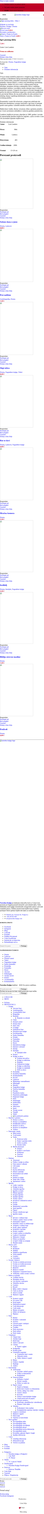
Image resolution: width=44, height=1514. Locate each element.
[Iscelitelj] (16, 571)
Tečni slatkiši (17, 1254)
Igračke (11, 1183)
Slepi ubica (5, 368)
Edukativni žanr (18, 1029)
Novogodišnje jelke (19, 1421)
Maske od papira (18, 1310)
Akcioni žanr (17, 1008)
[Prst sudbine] (16, 281)
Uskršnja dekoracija (19, 1439)
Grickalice (16, 1258)
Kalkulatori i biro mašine (25, 1408)
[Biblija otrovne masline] (16, 643)
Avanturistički (9, 979)
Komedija (7, 966)
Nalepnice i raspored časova (22, 1272)
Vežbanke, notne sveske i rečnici (24, 1273)
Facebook (7, 927)
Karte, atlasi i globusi (20, 1227)
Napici (15, 1247)
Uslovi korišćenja (10, 938)
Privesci (15, 1175)
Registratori (21, 1375)
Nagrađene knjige (20, 62)
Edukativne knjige (23, 1064)
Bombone (16, 1248)
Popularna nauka (18, 1093)
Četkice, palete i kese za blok (22, 1220)
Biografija (16, 1014)
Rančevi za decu (18, 1125)
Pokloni (11, 1158)
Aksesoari (16, 1160)
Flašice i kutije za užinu (21, 1162)
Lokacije (7, 932)
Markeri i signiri (18, 1295)
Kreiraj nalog (4, 1494)
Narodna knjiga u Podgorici (18, 1454)
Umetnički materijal (19, 1352)
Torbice (15, 1129)
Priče (14, 1099)
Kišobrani (20, 1152)
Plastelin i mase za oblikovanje (23, 1223)
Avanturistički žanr (19, 1012)
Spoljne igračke (18, 1197)
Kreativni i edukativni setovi (22, 1200)
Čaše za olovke (18, 1291)
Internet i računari (19, 1047)
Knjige (9, 26)
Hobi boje (16, 1341)
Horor (6, 970)
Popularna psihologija (20, 1095)
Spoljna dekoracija (19, 1435)
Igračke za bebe (18, 1191)
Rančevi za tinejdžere (20, 1127)
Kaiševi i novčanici (23, 1150)
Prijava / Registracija (11, 1475)
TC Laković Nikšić (15, 1462)
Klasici (6, 978)
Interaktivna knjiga (19, 1045)
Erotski (15, 1037)
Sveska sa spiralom (19, 1266)
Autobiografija (5, 299)
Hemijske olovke (18, 1279)
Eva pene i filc (18, 1300)
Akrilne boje (17, 1339)
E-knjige (16, 1027)
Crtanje (15, 1345)
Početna (3, 26)
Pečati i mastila (22, 1381)
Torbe (15, 1137)
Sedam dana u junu (8, 222)
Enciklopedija (17, 1033)
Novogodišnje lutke (19, 1423)
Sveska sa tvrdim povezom (22, 1264)
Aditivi (15, 1366)
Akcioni (7, 972)
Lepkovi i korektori (19, 1235)
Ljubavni (8, 226)
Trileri (20, 372)
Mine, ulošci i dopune (20, 1289)
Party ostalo (17, 1333)
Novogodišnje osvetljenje (21, 1425)
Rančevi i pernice (14, 1118)
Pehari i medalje (18, 1172)
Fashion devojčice (23, 1058)
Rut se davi (5, 440)
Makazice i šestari (19, 1237)
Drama (14, 26)
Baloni (15, 1318)
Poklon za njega (18, 1177)
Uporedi (7, 1473)
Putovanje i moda (14, 1131)
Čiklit (15, 1020)
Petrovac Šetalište (14, 1469)
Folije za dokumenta (24, 1373)
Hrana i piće (13, 1245)
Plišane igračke (18, 1193)
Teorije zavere (9, 976)
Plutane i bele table (23, 1404)
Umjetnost (12, 1335)
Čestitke (15, 1327)
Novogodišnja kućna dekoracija (23, 1429)
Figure (15, 1210)
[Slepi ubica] (16, 354)
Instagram (7, 929)
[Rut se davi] (16, 427)
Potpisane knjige (18, 1097)
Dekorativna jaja (18, 1441)
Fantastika (7, 968)
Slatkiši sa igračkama (20, 1252)
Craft (10, 1297)
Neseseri (20, 1156)
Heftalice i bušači (23, 1379)
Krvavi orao (4, 30)
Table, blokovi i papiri (24, 1358)
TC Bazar (12, 1458)
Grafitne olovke (18, 1277)
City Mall (12, 1456)
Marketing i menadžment (21, 1081)
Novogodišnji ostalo (19, 1431)
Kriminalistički (9, 981)
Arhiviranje (17, 1370)
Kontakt (7, 934)
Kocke (15, 1202)
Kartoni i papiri (18, 1298)
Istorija (15, 1049)
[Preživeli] (16, 715)
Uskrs (10, 1437)
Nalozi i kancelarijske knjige (26, 1396)
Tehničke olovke (18, 1283)
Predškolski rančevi (19, 1124)
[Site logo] (22, 15)
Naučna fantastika (19, 1089)
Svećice (15, 1321)
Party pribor (17, 1331)
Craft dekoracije (18, 1306)
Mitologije (16, 1083)
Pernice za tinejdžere (20, 1122)
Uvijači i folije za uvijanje (21, 1241)
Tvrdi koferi (17, 1135)
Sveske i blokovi (14, 1260)
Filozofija (16, 1041)
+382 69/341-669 (11, 916)
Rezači (15, 1287)
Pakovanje (16, 1416)
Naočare (20, 1154)
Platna (15, 1360)
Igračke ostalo (17, 1214)
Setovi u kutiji (17, 1293)
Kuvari (15, 1077)
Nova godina (13, 1419)
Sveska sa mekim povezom (22, 1262)
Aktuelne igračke (18, 1189)
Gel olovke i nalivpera (20, 1281)
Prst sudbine (5, 295)
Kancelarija (12, 1368)
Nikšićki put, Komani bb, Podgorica (17, 915)
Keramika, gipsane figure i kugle (24, 1433)
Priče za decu (21, 1070)
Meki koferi (17, 1133)
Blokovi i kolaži (18, 1270)
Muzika (15, 1085)
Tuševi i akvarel (18, 1343)
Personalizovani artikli (20, 1174)
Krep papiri (17, 1302)
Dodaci (19, 1149)
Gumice (15, 1285)
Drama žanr (17, 1024)
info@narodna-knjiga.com (14, 918)
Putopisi (15, 1104)
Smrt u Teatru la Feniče (8, 36)
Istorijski (8, 589)
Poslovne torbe (22, 1139)
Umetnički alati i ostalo (25, 1354)
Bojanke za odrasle (23, 1018)
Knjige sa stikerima (23, 1060)
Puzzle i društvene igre (20, 1212)
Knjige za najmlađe (23, 1068)
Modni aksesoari (18, 1147)
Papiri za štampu (22, 1387)
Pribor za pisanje (14, 1275)
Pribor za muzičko (19, 1239)
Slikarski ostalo (22, 1356)
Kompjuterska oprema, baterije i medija (30, 1410)
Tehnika (15, 1406)
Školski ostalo (17, 1243)
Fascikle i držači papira (25, 1371)
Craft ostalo (17, 1308)
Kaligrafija (16, 1348)
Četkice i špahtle (18, 1362)
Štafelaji (15, 1364)
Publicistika (17, 1102)
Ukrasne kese (17, 1325)
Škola (10, 1216)
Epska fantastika (9, 964)
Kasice (15, 1168)
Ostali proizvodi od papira (26, 1398)
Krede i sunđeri (18, 1231)
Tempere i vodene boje (20, 1225)
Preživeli (3, 729)
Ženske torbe (21, 1145)
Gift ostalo (16, 1166)
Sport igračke (17, 1208)
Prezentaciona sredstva (20, 1400)
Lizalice (15, 1256)
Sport (14, 1108)
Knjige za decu (18, 1056)
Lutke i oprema (18, 1185)
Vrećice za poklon (19, 1443)
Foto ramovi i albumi (20, 1164)
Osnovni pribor (18, 1377)
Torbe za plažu (22, 1143)
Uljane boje (17, 1337)
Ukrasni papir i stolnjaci (21, 1323)
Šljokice (15, 1314)
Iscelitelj (3, 585)
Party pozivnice (18, 1329)
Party (10, 1316)
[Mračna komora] (16, 499)
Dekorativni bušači (19, 1304)
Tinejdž (15, 1112)
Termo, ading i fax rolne (25, 1391)
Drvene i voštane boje (20, 1218)
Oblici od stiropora (19, 1312)
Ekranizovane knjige (20, 1031)
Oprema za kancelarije (20, 1418)
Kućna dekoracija (19, 1170)
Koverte (20, 1395)
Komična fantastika (19, 1074)
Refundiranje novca (11, 942)
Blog (6, 931)
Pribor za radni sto (23, 1383)
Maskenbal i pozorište (20, 1206)
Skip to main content (7, 1)
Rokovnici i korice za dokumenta (28, 1389)
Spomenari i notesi (19, 1181)
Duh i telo (16, 1026)
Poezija (15, 1091)
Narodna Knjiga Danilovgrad (18, 1465)
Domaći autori (9, 958)
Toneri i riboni (22, 1393)
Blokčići (15, 1268)
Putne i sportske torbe (24, 1141)
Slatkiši (15, 1250)
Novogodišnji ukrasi (19, 1427)
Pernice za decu (18, 1120)
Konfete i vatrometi (19, 1320)
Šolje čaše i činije (18, 1179)
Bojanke (15, 1016)
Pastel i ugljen (21, 1346)
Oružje (15, 1204)
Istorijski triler (21, 1052)
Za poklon (24, 1116)
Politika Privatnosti (10, 936)
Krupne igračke (18, 1195)
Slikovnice (16, 1106)
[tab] (5, 67)
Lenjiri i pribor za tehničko (22, 1233)
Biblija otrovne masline (10, 657)
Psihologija (8, 974)
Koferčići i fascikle (19, 1229)
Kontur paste (17, 1350)
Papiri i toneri (17, 1385)
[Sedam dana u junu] (16, 208)
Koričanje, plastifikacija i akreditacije (29, 1402)
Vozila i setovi (17, 1198)
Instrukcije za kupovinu (12, 940)
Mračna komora (7, 513)
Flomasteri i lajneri (19, 1222)
